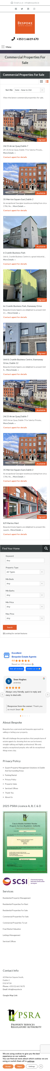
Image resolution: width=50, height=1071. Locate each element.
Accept (8, 1066)
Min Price (10, 602)
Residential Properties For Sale (15, 910)
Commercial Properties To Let (15, 923)
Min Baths (10, 590)
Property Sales (11, 784)
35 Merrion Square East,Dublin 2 (18, 199)
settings (30, 1061)
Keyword (10, 556)
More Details (8, 153)
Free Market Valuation (12, 929)
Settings (32, 1066)
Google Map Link (10, 995)
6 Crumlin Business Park (14, 252)
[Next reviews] (47, 694)
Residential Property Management (17, 898)
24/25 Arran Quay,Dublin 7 (15, 146)
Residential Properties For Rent (15, 904)
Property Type (12, 567)
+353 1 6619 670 (27, 39)
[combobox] (29, 90)
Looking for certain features (16, 633)
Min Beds (10, 579)
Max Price (10, 614)
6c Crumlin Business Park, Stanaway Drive (22, 306)
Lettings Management (11, 935)
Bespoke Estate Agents (24, 657)
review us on (32, 669)
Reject (19, 1066)
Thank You (9, 793)
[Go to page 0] (20, 715)
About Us (9, 797)
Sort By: (9, 90)
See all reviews (16, 669)
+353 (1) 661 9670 (17, 986)
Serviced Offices (11, 788)
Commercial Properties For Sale (15, 917)
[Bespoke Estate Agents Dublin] (25, 24)
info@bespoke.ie (32, 3)
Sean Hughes (19, 679)
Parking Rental (11, 775)
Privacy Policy (10, 779)
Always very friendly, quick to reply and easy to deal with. (23, 693)
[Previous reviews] (2, 694)
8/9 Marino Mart (11, 523)
